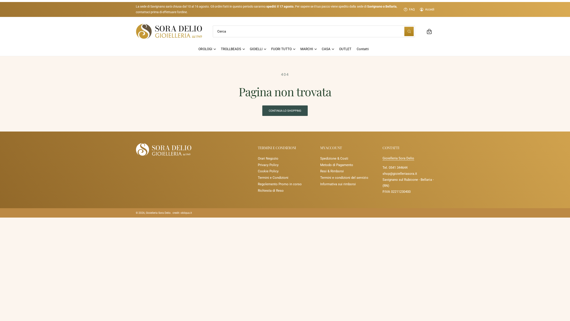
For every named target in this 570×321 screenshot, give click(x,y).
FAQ (412, 9)
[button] (429, 31)
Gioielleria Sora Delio (398, 158)
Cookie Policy (268, 171)
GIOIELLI (256, 49)
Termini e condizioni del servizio (344, 178)
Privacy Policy (268, 165)
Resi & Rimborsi (332, 171)
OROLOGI (205, 49)
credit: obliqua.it (182, 212)
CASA (326, 49)
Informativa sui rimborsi (338, 184)
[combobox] (314, 31)
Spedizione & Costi (334, 158)
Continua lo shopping (285, 110)
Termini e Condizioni (273, 178)
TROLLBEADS (231, 49)
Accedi (429, 9)
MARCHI (306, 49)
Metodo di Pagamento (336, 165)
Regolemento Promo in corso (280, 184)
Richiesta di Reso (271, 191)
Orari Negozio (268, 158)
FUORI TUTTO (281, 49)
